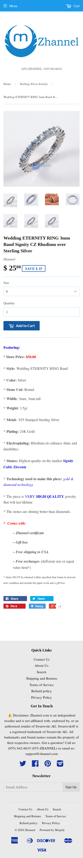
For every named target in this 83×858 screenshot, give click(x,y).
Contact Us (42, 659)
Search (41, 672)
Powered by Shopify (52, 830)
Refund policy (41, 691)
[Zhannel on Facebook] (35, 765)
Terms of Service (42, 684)
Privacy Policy (41, 697)
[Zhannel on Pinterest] (47, 765)
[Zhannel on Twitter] (22, 765)
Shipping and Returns (41, 678)
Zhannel (30, 830)
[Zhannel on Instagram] (60, 765)
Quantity (9, 303)
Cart (76, 5)
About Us (41, 665)
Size (6, 283)
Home (7, 84)
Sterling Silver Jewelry (34, 84)
